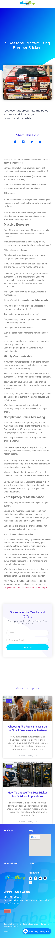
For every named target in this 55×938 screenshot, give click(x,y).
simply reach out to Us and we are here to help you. (27, 587)
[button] (15, 142)
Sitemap (7, 932)
